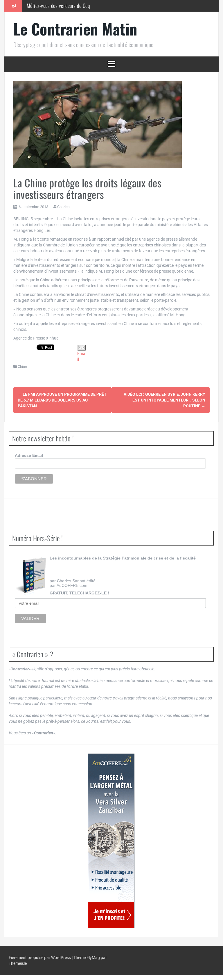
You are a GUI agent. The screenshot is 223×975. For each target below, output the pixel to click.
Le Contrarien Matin (75, 28)
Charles (63, 207)
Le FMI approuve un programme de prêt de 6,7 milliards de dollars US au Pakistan (62, 400)
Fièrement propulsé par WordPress (40, 957)
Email (81, 356)
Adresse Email (29, 455)
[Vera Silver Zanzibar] (111, 841)
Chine (22, 366)
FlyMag (93, 957)
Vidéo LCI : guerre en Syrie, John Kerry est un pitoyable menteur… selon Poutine (164, 400)
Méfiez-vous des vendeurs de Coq (58, 5)
